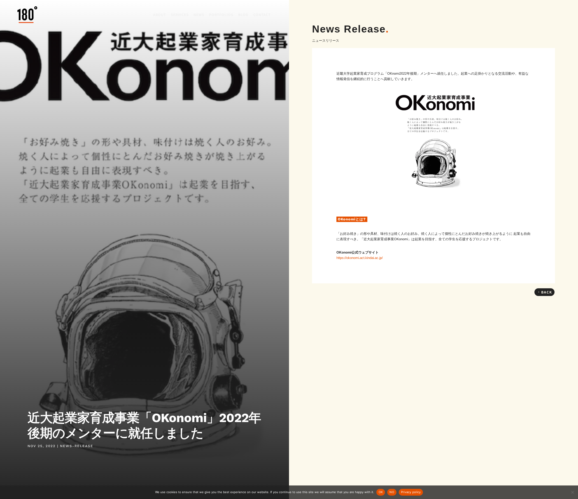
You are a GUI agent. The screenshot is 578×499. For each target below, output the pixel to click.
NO (391, 492)
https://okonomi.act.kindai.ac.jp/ (359, 258)
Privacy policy (411, 492)
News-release (76, 446)
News (198, 14)
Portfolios (221, 14)
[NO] (572, 492)
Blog (243, 14)
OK (381, 492)
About (159, 14)
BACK (546, 292)
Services (180, 14)
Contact (261, 14)
